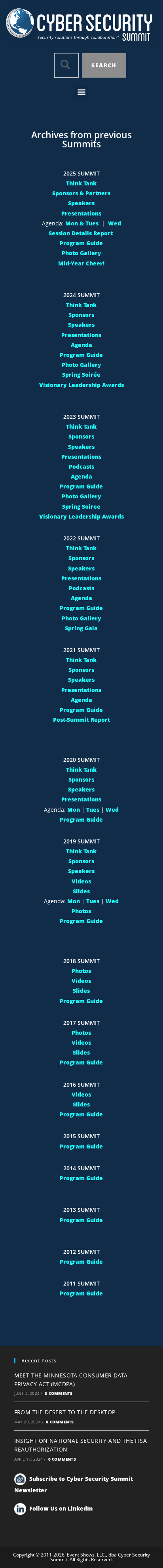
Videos (81, 881)
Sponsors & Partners (81, 193)
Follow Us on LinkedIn (61, 1508)
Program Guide (81, 243)
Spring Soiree (81, 506)
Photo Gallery (81, 253)
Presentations (81, 213)
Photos (81, 911)
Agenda (81, 345)
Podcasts (81, 466)
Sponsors (81, 315)
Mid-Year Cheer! (81, 263)
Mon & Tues (82, 223)
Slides (81, 891)
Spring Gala (81, 628)
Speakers (81, 203)
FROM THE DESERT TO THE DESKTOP (65, 1412)
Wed (114, 223)
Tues (92, 809)
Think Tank (81, 183)
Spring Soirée (81, 374)
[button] (81, 92)
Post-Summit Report (81, 719)
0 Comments (58, 1393)
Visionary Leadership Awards (81, 385)
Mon (73, 809)
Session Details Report (81, 233)
